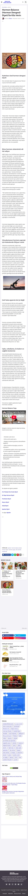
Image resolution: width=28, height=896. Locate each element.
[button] (1, 2)
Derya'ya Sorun (17, 893)
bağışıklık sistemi (7, 743)
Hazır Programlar (13, 733)
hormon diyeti (5, 549)
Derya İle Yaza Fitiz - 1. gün (15, 664)
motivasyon (19, 752)
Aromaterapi (16, 726)
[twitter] (6, 884)
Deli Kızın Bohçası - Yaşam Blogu (9, 784)
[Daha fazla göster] (23, 555)
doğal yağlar (18, 747)
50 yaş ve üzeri (18, 723)
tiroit (16, 757)
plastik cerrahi (16, 755)
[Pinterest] (18, 555)
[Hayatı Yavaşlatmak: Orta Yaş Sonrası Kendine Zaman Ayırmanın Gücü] (5, 659)
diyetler (9, 7)
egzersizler (5, 750)
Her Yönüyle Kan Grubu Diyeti (10, 492)
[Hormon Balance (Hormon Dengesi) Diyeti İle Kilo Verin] (7, 584)
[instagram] (12, 884)
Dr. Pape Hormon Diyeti (8, 495)
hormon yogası (12, 549)
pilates (9, 755)
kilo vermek (18, 549)
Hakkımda (10, 893)
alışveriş (10, 738)
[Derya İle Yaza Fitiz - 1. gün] (5, 666)
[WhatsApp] (15, 555)
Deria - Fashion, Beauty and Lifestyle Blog (12, 776)
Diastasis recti (6, 728)
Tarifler (4, 738)
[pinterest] (15, 884)
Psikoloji (15, 735)
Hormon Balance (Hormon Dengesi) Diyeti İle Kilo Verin (6, 591)
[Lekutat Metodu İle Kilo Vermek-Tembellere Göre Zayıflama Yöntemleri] (21, 566)
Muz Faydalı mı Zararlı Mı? (15, 652)
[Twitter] (12, 555)
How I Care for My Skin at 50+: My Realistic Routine (14, 783)
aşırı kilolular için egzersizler (9, 740)
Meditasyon (21, 733)
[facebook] (9, 884)
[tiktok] (21, 884)
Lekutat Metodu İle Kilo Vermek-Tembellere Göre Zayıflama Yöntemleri (20, 573)
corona (14, 745)
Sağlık (20, 735)
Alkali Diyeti (5, 505)
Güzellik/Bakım (16, 731)
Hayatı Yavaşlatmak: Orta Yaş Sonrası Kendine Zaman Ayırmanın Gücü (17, 659)
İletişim (23, 893)
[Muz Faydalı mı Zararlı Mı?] (5, 654)
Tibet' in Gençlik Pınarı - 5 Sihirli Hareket (17, 647)
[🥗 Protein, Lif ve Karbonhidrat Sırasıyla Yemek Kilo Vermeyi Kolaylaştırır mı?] (7, 566)
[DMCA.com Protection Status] (14, 768)
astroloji (15, 738)
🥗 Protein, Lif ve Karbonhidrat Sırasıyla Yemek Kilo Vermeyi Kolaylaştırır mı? (7, 573)
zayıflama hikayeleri (7, 759)
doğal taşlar (11, 747)
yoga (20, 757)
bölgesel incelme (7, 745)
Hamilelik (5, 733)
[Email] (20, 555)
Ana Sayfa (4, 7)
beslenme (20, 743)
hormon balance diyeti (17, 547)
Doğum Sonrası (14, 728)
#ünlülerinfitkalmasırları (8, 723)
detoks (19, 745)
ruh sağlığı (5, 757)
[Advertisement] (14, 36)
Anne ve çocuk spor (7, 726)
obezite (4, 755)
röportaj (11, 757)
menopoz (13, 752)
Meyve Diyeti (5, 502)
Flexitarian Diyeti (6, 498)
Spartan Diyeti (5, 509)
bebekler (15, 743)
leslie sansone (6, 752)
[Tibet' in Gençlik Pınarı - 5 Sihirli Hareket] (5, 648)
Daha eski (24, 628)
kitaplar (18, 750)
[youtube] (18, 884)
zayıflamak (4, 551)
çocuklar (16, 759)
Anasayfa (5, 893)
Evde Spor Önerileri (7, 731)
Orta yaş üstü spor (7, 735)
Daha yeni (4, 628)
